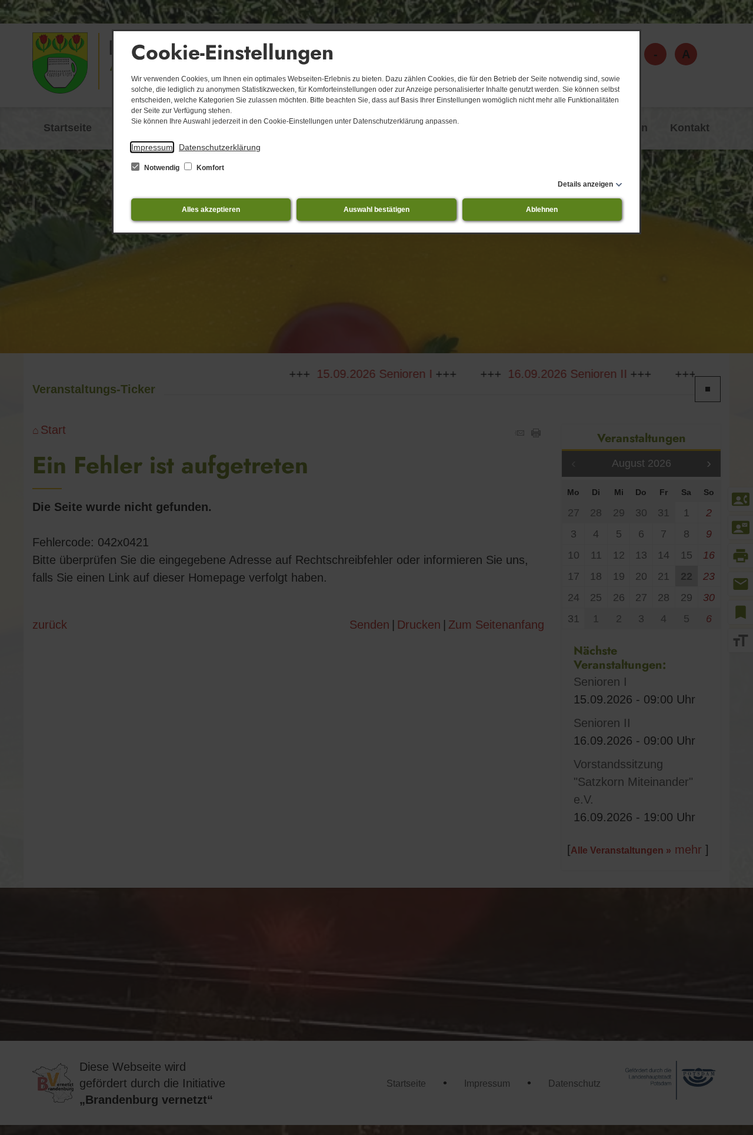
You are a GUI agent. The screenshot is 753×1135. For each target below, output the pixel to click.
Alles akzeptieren (211, 209)
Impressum (152, 147)
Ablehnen (542, 209)
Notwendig (161, 168)
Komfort (209, 168)
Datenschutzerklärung (220, 147)
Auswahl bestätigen (376, 209)
